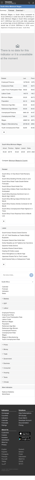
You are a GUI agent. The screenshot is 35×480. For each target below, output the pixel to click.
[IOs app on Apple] (25, 433)
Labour (5, 308)
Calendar (5, 287)
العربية (4, 464)
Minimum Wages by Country (18, 160)
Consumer (6, 368)
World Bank (6, 394)
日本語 (21, 461)
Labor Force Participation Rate (11, 90)
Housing (6, 372)
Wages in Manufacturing (9, 124)
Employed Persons (7, 82)
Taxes (5, 377)
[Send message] (31, 275)
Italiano (21, 452)
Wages (3, 120)
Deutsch (21, 449)
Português (5, 454)
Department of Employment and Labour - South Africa (15, 27)
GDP (5, 303)
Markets (6, 299)
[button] (33, 3)
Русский (4, 459)
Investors (5, 437)
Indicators (5, 291)
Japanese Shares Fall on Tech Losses (14, 256)
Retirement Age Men (8, 105)
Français (4, 456)
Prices (5, 345)
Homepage (5, 413)
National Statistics (8, 392)
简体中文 (22, 459)
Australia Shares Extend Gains (12, 248)
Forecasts (5, 423)
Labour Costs (5, 93)
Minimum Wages (7, 97)
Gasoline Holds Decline (10, 245)
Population (5, 101)
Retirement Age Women (9, 109)
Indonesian (22, 456)
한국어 (21, 464)
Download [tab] (19, 10)
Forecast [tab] (11, 10)
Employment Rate (7, 86)
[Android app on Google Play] (25, 438)
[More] (4, 132)
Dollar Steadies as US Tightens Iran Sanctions (17, 243)
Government (7, 359)
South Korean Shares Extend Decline (14, 233)
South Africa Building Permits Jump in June (16, 179)
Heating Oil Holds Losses (10, 251)
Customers (5, 432)
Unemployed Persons (8, 112)
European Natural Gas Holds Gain (13, 240)
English (4, 449)
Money (5, 349)
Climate (6, 382)
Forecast (5, 289)
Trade (5, 354)
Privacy (4, 445)
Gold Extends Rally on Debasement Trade (16, 259)
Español (4, 452)
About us (4, 442)
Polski (21, 454)
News (4, 293)
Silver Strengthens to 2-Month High (13, 254)
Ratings (4, 425)
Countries (5, 415)
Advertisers (5, 440)
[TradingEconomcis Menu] (2, 2)
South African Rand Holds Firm (12, 186)
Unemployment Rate (8, 116)
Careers (4, 435)
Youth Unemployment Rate (10, 128)
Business (6, 363)
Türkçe (4, 461)
